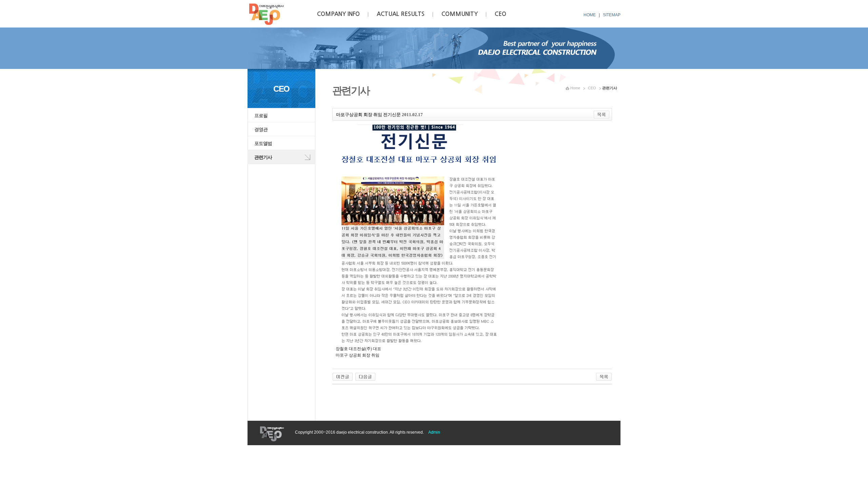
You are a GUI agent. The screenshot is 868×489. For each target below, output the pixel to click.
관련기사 (263, 157)
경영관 (261, 129)
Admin (434, 432)
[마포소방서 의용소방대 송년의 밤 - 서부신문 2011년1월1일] (365, 375)
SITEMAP (611, 15)
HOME (590, 15)
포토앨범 (263, 143)
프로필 (261, 115)
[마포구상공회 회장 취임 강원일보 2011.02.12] (342, 375)
